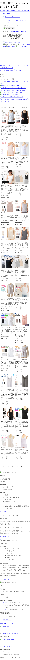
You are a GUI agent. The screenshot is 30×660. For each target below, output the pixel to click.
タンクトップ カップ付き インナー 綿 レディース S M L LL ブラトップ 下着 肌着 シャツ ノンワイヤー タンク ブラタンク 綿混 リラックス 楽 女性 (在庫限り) (8, 273)
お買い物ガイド (21, 88)
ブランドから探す (5, 81)
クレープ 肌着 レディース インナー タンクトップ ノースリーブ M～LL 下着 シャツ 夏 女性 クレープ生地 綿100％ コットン (7, 452)
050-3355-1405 (7, 620)
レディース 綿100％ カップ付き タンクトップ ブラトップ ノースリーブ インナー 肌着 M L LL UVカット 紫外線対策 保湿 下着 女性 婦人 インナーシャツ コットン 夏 (8, 363)
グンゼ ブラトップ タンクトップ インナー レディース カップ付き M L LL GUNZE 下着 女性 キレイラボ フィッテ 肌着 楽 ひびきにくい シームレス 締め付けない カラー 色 (21, 392)
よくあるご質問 (10, 11)
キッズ (19, 20)
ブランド (8, 68)
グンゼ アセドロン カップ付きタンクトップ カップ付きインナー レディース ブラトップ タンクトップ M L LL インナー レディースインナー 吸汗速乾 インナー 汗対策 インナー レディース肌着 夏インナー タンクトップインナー (7, 394)
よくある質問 (16, 42)
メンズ (2, 74)
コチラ (5, 609)
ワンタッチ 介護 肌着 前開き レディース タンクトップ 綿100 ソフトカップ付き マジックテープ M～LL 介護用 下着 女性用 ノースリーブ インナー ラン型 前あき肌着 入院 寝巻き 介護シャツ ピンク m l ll (8, 302)
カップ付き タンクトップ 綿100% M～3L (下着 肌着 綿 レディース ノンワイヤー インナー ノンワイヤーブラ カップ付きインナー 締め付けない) (7, 160)
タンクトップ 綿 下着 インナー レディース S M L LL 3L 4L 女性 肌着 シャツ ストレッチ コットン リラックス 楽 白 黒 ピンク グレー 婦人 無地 (22, 217)
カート (13, 46)
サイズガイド (19, 11)
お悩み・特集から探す (17, 81)
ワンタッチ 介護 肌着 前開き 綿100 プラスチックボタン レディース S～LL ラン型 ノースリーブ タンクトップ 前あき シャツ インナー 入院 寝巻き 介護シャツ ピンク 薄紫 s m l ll (22, 363)
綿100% (24, 31)
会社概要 (2, 11)
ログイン (24, 46)
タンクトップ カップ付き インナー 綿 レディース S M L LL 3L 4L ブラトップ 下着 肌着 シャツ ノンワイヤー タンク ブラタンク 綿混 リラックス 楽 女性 (21, 245)
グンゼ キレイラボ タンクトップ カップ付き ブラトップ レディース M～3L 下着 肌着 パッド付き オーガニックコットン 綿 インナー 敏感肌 (7, 217)
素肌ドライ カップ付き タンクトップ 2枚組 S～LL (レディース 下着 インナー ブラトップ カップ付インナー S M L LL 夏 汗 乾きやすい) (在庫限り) (7, 424)
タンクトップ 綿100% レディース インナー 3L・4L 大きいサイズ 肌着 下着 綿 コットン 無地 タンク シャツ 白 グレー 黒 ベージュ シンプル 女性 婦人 (22, 273)
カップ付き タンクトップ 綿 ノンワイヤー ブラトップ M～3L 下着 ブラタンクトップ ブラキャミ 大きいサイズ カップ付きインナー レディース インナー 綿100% (7, 245)
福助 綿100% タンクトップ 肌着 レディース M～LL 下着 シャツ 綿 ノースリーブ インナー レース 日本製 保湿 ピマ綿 (22, 452)
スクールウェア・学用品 (7, 79)
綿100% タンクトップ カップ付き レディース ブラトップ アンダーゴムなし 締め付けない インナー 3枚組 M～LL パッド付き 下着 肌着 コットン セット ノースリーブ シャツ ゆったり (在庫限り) (8, 189)
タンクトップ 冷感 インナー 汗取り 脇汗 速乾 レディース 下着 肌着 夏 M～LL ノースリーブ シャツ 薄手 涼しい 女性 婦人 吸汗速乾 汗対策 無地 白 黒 (8, 331)
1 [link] (3, 466)
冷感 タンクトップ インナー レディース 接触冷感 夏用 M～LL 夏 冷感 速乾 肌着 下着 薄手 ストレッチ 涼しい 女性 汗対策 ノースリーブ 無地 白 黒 (21, 424)
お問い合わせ (19, 97)
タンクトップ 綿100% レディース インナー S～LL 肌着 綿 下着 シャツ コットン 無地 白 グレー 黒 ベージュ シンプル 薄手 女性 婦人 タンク (22, 188)
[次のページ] (26, 466)
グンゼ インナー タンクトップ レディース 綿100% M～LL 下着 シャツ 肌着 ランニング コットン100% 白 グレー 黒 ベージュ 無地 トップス (22, 160)
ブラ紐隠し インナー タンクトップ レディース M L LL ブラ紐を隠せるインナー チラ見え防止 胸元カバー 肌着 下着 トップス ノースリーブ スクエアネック (21, 301)
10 (21, 466)
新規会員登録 (9, 70)
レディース (11, 20)
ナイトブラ (19, 31)
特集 (5, 65)
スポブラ (12, 31)
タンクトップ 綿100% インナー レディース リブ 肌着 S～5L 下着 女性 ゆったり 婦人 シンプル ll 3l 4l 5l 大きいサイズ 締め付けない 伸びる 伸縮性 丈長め (22, 128)
